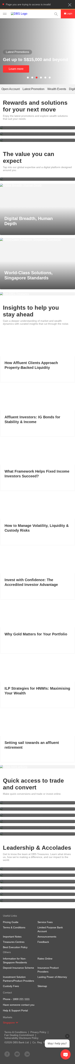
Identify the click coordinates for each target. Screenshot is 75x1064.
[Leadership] (37, 869)
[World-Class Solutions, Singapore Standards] (37, 239)
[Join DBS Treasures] (37, 294)
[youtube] (17, 1054)
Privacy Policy (38, 1032)
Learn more (16, 68)
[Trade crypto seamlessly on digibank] (37, 821)
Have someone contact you (18, 1004)
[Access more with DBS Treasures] (37, 134)
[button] (70, 5)
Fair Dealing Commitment (19, 1035)
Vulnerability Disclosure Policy (21, 1038)
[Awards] (37, 875)
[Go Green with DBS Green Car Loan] (37, 900)
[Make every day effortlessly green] (37, 888)
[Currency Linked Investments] (37, 827)
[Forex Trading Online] (37, 815)
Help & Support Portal (15, 1010)
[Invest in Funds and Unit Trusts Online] (37, 809)
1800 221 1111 (21, 999)
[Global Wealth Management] (37, 140)
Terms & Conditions (15, 1032)
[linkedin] (27, 1054)
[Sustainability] (37, 881)
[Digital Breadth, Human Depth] (37, 185)
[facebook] (7, 1054)
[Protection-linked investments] (37, 834)
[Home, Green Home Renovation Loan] (37, 894)
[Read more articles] (37, 766)
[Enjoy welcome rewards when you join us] (37, 127)
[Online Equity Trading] (37, 802)
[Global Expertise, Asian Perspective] (37, 179)
